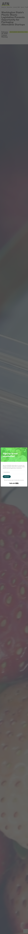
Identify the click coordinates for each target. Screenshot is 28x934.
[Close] (25, 449)
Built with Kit (14, 483)
